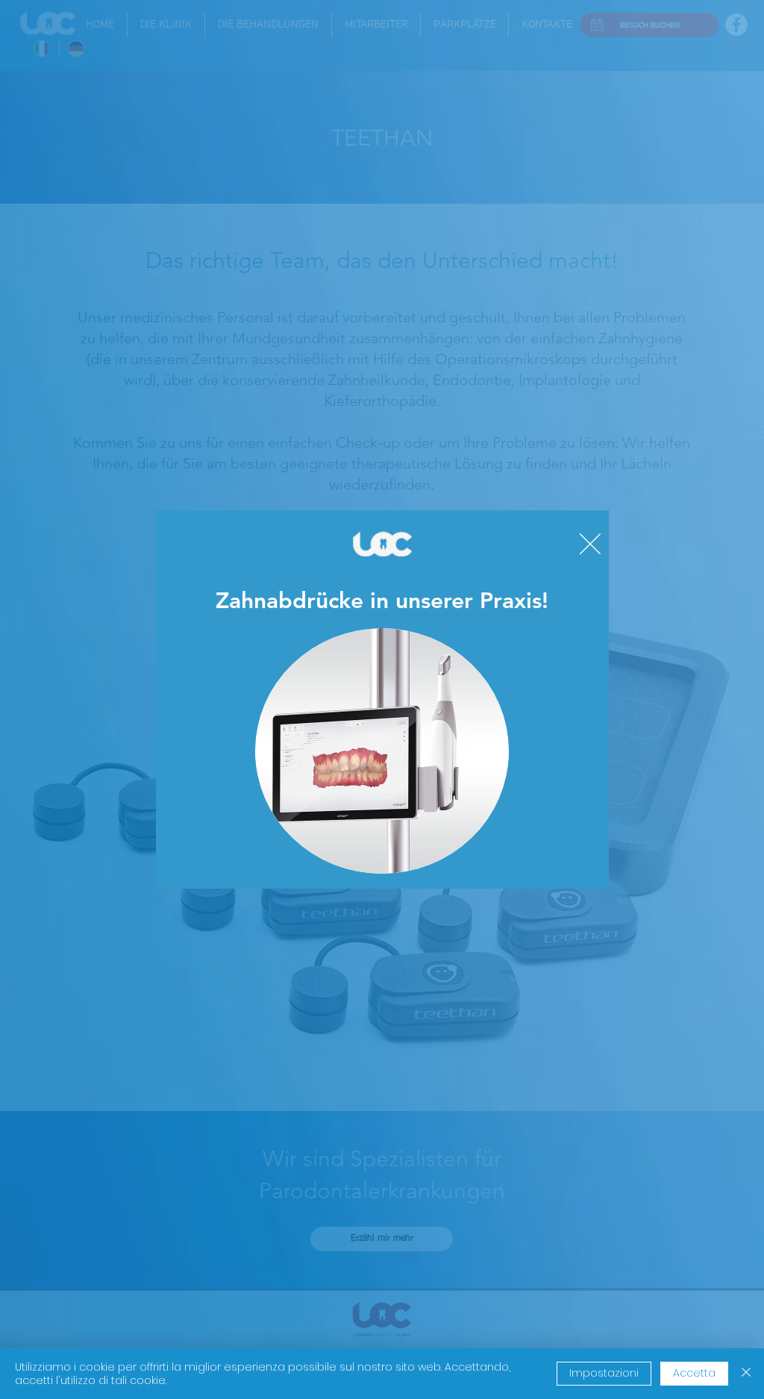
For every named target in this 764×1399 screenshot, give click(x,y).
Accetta (694, 1372)
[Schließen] (746, 1373)
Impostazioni (604, 1372)
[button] (590, 544)
